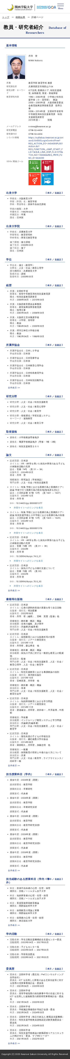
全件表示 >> (14, 387)
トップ (5, 17)
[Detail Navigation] (60, 6)
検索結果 (20, 17)
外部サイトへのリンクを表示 (28, 507)
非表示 (58, 193)
